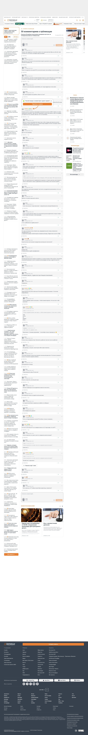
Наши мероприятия (8, 658)
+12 (58, 429)
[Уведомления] (80, 20)
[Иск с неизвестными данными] (53, 515)
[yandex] (37, 684)
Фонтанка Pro (52, 650)
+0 (58, 55)
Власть (24, 662)
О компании (7, 660)
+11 (58, 482)
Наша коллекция (53, 660)
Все (6, 36)
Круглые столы (52, 670)
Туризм (39, 666)
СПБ (9, 36)
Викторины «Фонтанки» (28, 660)
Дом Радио (51, 666)
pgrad (25, 424)
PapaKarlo (26, 108)
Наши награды (69, 727)
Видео (24, 658)
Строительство (41, 662)
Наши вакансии (7, 662)
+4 (58, 270)
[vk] (30, 684)
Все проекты (52, 674)
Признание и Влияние (45, 17)
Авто (24, 650)
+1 (58, 127)
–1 (61, 116)
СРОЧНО (6, 28)
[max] (24, 684)
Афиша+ (24, 652)
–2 (61, 270)
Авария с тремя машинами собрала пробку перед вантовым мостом (10, 32)
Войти (27, 45)
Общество (40, 652)
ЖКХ (24, 672)
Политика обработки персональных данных (75, 716)
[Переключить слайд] (84, 35)
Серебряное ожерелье (34, 17)
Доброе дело (26, 668)
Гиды (24, 664)
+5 (58, 295)
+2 (58, 225)
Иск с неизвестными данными (50, 524)
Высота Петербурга (53, 672)
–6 (61, 482)
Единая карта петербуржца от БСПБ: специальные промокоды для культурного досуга (31, 526)
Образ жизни (41, 650)
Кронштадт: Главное (53, 668)
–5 (61, 397)
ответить (24, 55)
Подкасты (40, 656)
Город (24, 666)
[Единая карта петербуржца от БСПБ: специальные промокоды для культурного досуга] (31, 515)
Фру (25, 477)
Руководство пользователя (72, 725)
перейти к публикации (28, 28)
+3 (58, 437)
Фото (39, 674)
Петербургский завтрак (75, 17)
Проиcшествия (41, 658)
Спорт (39, 660)
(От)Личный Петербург (54, 658)
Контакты (6, 652)
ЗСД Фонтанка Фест (63, 17)
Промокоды (75, 145)
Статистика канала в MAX (10, 664)
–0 (61, 55)
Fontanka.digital (52, 664)
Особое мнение (41, 654)
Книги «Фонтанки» (53, 662)
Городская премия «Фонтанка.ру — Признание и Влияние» (62, 656)
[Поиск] (76, 20)
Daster (25, 153)
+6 (58, 382)
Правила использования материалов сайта (75, 718)
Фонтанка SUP (7, 17)
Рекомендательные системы (72, 722)
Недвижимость (26, 674)
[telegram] (27, 684)
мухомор (26, 288)
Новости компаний (28, 506)
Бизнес (24, 654)
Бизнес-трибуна (26, 656)
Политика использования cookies (73, 720)
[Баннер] (19, 24)
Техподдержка (7, 654)
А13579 (26, 415)
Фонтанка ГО (25, 17)
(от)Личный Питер (16, 17)
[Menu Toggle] (4, 20)
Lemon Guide (55, 17)
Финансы (40, 668)
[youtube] (34, 684)
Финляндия (40, 670)
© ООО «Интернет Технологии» (36, 730)
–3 (61, 225)
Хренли (25, 238)
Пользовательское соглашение (72, 714)
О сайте (5, 650)
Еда (23, 670)
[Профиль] (83, 20)
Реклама (6, 656)
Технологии (40, 664)
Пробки (44, 20)
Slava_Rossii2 (26, 227)
